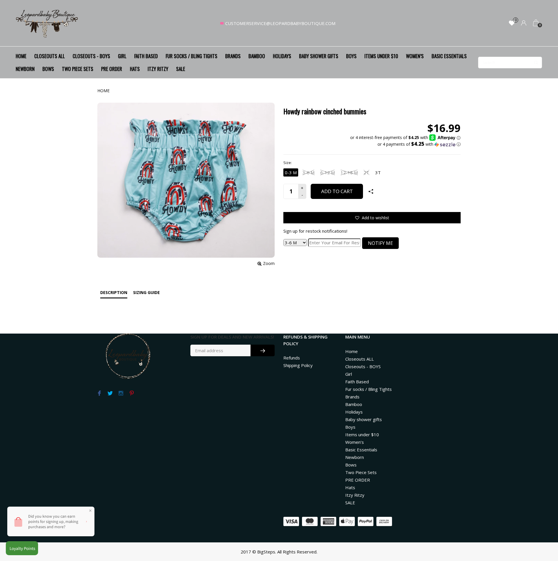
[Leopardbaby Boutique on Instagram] (121, 393)
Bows (48, 68)
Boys (351, 56)
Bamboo (256, 56)
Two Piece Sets (77, 68)
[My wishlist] (511, 23)
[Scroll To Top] (542, 526)
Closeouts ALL (49, 56)
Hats (135, 68)
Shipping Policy (298, 365)
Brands (233, 56)
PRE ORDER (111, 68)
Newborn (25, 68)
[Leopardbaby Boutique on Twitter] (110, 393)
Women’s (415, 56)
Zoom (269, 263)
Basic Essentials (449, 56)
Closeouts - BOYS (91, 56)
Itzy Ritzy (158, 68)
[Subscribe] (263, 350)
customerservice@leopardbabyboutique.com (280, 23)
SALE (180, 68)
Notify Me (380, 243)
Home (21, 56)
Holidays (282, 56)
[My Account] (523, 23)
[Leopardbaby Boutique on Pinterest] (131, 393)
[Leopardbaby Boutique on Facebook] (99, 393)
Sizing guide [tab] (146, 292)
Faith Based (146, 56)
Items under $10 (381, 56)
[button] (405, 144)
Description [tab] (113, 292)
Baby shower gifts (318, 56)
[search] (510, 62)
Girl (122, 56)
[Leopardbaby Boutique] (47, 23)
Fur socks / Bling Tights (191, 56)
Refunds (291, 358)
